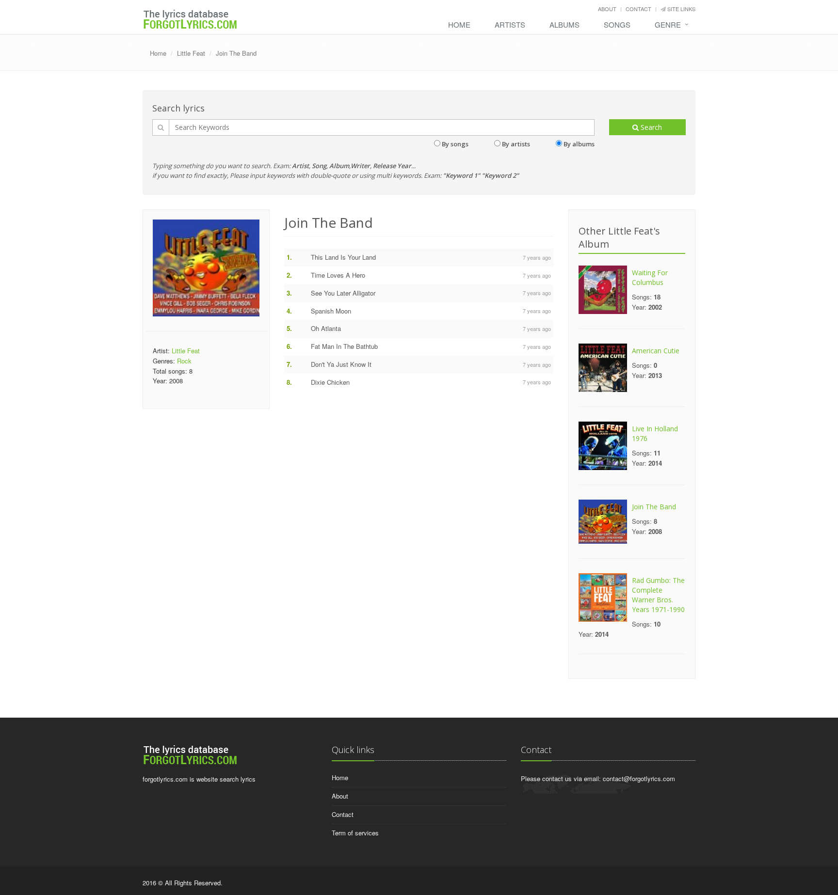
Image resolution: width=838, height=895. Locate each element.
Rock (184, 360)
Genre (668, 24)
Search (650, 127)
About (607, 9)
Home (459, 24)
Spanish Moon (331, 310)
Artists (510, 24)
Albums (564, 24)
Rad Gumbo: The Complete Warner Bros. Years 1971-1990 (658, 595)
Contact (638, 9)
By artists (516, 144)
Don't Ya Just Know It (341, 364)
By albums (579, 144)
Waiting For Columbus (650, 277)
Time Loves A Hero (338, 275)
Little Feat (191, 53)
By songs (455, 144)
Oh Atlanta (326, 328)
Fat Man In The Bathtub (344, 346)
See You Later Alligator (343, 293)
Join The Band (236, 53)
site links (680, 9)
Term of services (355, 832)
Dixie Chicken (330, 382)
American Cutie (655, 350)
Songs (617, 24)
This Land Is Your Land (343, 257)
